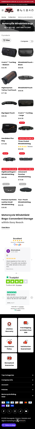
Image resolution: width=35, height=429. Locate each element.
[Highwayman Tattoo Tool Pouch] (9, 77)
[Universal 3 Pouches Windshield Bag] (26, 159)
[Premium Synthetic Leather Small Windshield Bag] (9, 189)
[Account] (30, 10)
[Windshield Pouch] (26, 77)
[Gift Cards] (18, 10)
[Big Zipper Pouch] (9, 103)
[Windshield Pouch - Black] (26, 52)
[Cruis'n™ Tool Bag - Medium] (9, 52)
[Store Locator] (27, 10)
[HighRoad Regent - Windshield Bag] (9, 159)
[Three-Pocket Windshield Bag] (26, 128)
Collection (12, 17)
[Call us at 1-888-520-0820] (21, 10)
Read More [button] (9, 269)
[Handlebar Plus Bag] (9, 128)
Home (3, 17)
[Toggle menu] (2, 10)
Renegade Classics (14, 418)
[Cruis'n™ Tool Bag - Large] (26, 103)
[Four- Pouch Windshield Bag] (26, 189)
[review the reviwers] (7, 256)
